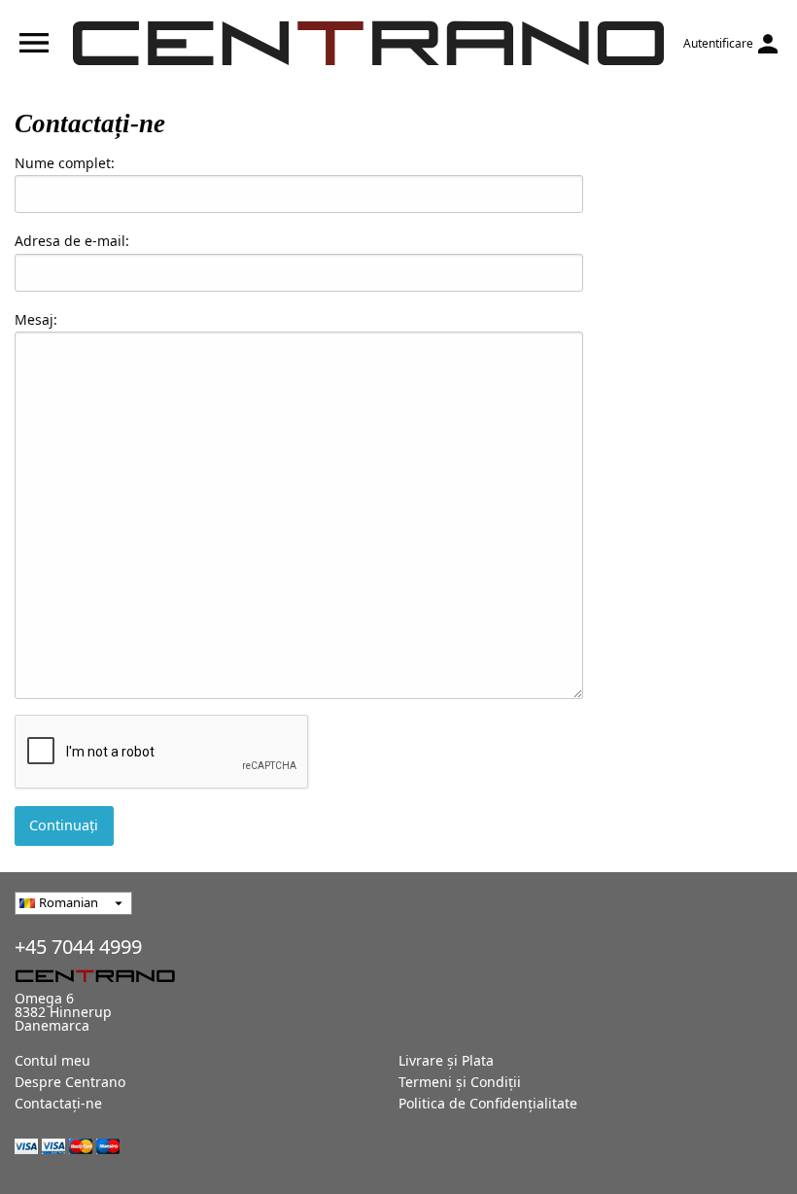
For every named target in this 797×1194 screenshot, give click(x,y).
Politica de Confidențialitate (487, 1103)
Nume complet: (65, 163)
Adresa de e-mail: (72, 240)
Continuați (63, 825)
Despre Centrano (70, 1081)
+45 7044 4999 (78, 946)
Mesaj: (36, 319)
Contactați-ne (58, 1103)
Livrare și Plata (446, 1060)
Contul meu (52, 1060)
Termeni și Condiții (459, 1081)
